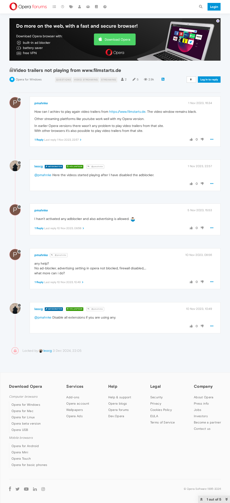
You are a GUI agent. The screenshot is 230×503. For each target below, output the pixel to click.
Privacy (155, 403)
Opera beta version (26, 423)
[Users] (79, 6)
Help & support (119, 397)
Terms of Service (162, 422)
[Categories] (54, 6)
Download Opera (117, 39)
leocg (38, 166)
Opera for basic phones (29, 465)
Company (203, 386)
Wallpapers (74, 410)
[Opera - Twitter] (17, 489)
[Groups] (88, 6)
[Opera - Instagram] (43, 489)
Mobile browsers (21, 438)
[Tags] (71, 6)
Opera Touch (21, 458)
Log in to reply (209, 79)
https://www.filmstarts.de (127, 111)
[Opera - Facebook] (10, 489)
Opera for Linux (23, 417)
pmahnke (41, 103)
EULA (154, 416)
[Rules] (96, 6)
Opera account (77, 403)
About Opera (203, 397)
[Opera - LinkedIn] (35, 489)
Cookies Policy (161, 410)
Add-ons (72, 397)
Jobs (197, 410)
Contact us (202, 428)
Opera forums (118, 410)
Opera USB (19, 430)
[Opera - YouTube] (26, 489)
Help (112, 386)
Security (156, 397)
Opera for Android (25, 446)
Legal (155, 386)
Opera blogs (117, 403)
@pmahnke (97, 167)
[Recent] (63, 6)
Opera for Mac (22, 411)
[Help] (105, 6)
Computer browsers (23, 397)
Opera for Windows (29, 79)
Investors (201, 416)
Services (74, 386)
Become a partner (207, 422)
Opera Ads (74, 416)
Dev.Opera (116, 416)
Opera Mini (19, 452)
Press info (201, 403)
